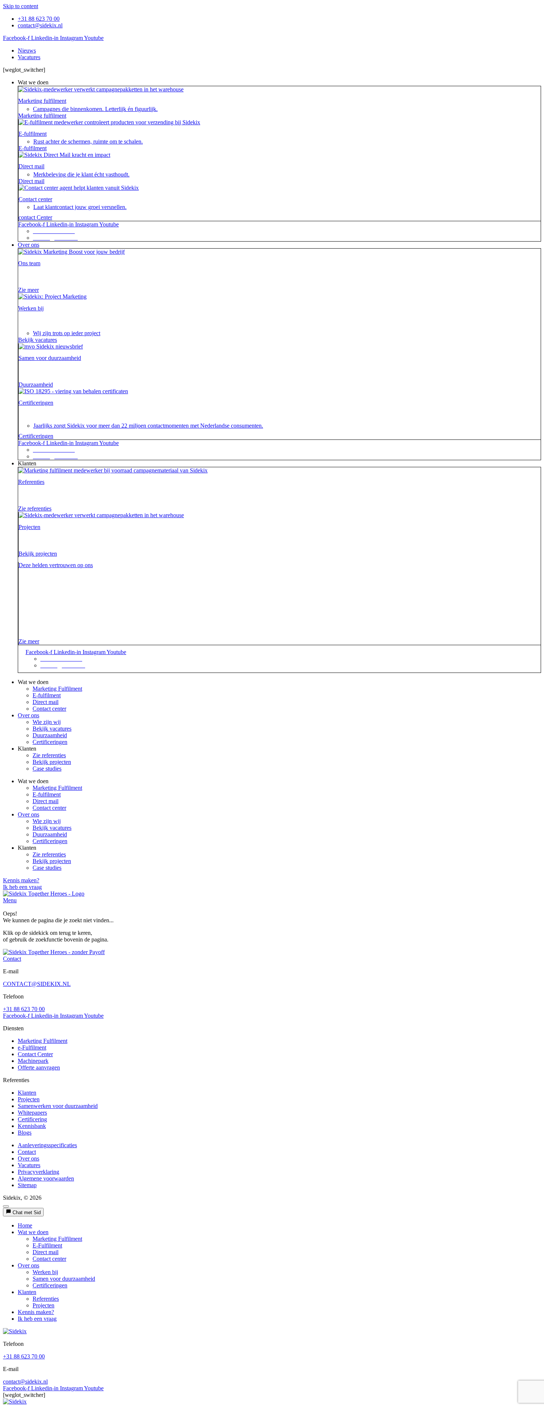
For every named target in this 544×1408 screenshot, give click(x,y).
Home (25, 1225)
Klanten (27, 1292)
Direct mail (31, 166)
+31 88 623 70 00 (24, 1009)
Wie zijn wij (47, 722)
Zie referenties (49, 755)
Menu (10, 900)
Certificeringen (36, 403)
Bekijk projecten (52, 762)
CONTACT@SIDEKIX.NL (37, 984)
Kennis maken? (36, 1312)
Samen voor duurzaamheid (50, 358)
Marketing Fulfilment (57, 689)
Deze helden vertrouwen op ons (56, 565)
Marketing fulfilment (42, 101)
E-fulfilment (33, 134)
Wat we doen (33, 1232)
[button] (279, 82)
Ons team (29, 263)
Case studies (47, 768)
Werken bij (31, 308)
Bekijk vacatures (52, 728)
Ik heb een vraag (37, 1319)
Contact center (35, 199)
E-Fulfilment (47, 1245)
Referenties (31, 482)
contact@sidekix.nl (25, 1381)
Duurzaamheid (50, 735)
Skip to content (20, 6)
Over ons (28, 715)
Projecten (29, 527)
